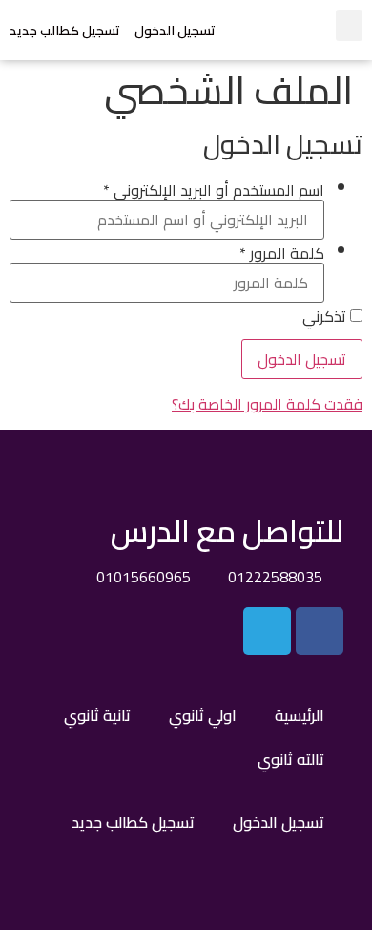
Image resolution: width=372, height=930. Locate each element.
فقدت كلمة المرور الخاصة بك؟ (267, 404)
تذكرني (326, 316)
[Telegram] (267, 631)
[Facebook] (319, 631)
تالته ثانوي (291, 759)
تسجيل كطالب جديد (65, 30)
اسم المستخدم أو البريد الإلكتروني (213, 190)
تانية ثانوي (97, 715)
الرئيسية (299, 715)
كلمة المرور (281, 253)
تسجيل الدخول (175, 30)
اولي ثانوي (203, 715)
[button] (349, 25)
